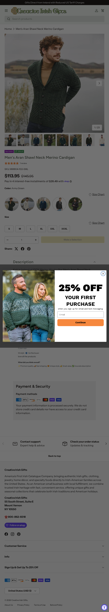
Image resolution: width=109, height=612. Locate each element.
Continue (80, 322)
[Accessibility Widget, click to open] (104, 607)
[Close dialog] (103, 273)
